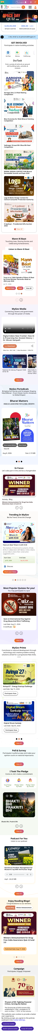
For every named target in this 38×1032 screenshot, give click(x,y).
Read (20, 288)
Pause (35, 19)
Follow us (35, 2)
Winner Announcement (24, 907)
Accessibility (31, 2)
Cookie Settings (19, 1020)
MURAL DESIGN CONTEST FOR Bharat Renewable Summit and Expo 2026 (18, 172)
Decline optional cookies (10, 1028)
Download (11, 346)
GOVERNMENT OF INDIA (3, 2)
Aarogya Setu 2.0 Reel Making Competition (15, 93)
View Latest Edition (10, 445)
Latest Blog (10, 907)
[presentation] (4, 16)
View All (19, 229)
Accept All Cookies (26, 1028)
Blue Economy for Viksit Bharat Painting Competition (19, 120)
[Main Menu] (30, 7)
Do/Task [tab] (8, 56)
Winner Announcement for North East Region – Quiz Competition (18, 938)
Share (32, 346)
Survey (6, 574)
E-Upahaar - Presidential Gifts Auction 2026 (18, 225)
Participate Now (10, 693)
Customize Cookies (8, 1024)
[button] (16, 293)
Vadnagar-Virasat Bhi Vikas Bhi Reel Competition (17, 146)
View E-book (22, 445)
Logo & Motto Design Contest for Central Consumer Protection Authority (18, 199)
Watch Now (10, 288)
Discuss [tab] (17, 56)
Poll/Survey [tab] (27, 56)
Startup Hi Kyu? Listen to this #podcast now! (18, 868)
